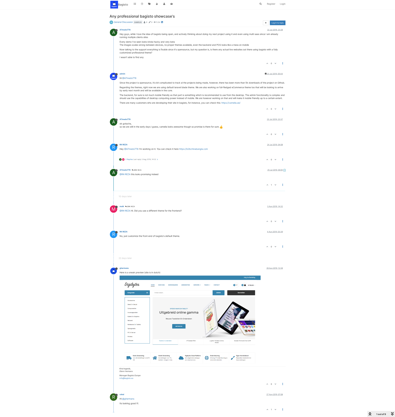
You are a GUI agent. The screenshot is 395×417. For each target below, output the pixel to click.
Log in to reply (278, 23)
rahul (122, 394)
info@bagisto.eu (126, 378)
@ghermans (128, 398)
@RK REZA (137, 170)
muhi (122, 206)
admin (122, 74)
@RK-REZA (125, 174)
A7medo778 (125, 30)
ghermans (124, 268)
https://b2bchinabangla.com (193, 149)
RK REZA (123, 144)
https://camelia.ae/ (230, 102)
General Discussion (123, 22)
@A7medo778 (129, 78)
